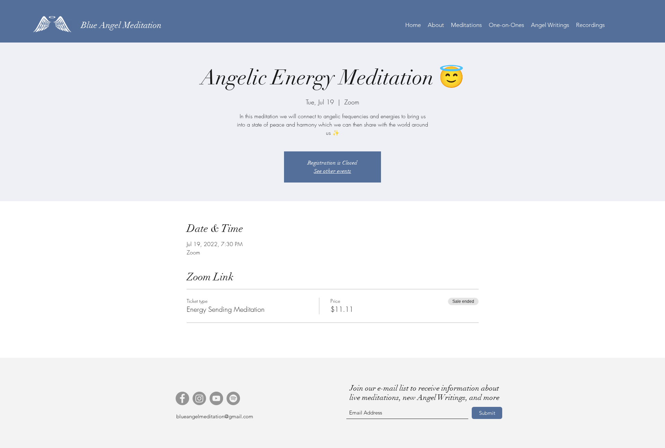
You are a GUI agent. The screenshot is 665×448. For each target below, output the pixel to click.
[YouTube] (216, 398)
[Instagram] (199, 398)
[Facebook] (182, 398)
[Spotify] (233, 398)
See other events (332, 171)
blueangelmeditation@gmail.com (214, 416)
